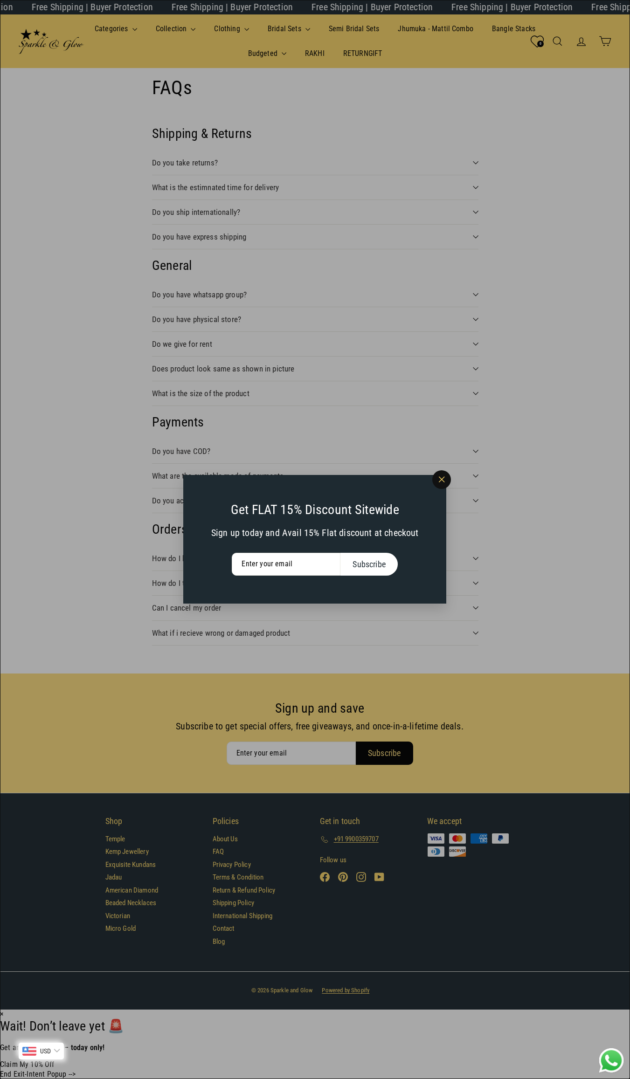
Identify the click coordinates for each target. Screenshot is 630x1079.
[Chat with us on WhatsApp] (611, 1061)
